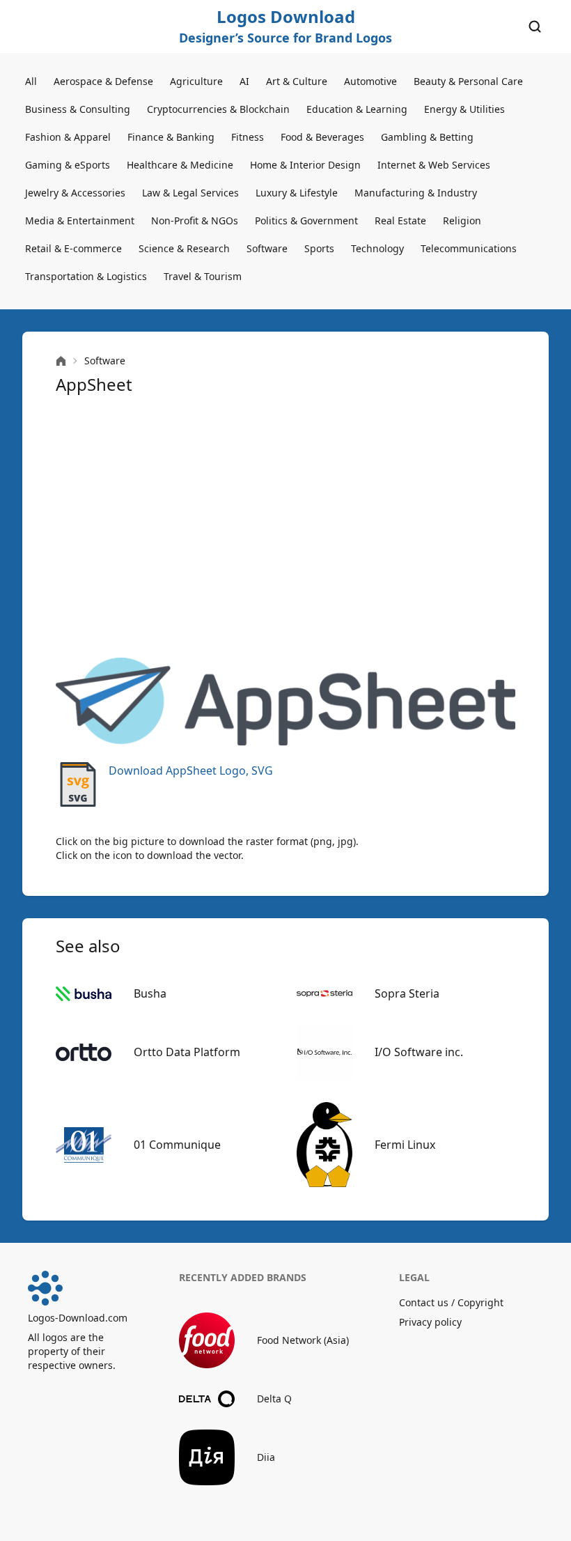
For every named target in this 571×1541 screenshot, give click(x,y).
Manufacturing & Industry (415, 192)
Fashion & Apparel (68, 137)
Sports (319, 248)
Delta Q (274, 1398)
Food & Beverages (322, 137)
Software (267, 248)
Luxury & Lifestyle (297, 192)
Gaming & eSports (67, 164)
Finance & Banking (170, 137)
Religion (462, 220)
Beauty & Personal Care (468, 81)
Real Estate (400, 220)
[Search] (535, 26)
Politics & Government (306, 220)
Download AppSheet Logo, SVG (191, 770)
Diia (266, 1457)
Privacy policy (430, 1322)
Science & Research (184, 248)
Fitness (247, 137)
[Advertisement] (285, 526)
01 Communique (177, 1144)
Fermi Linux (405, 1144)
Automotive (370, 81)
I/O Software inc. (419, 1052)
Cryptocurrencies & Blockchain (218, 109)
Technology (377, 248)
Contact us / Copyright (451, 1302)
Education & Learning (356, 109)
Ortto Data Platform (187, 1052)
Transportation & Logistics (86, 276)
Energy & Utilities (464, 109)
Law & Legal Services (190, 192)
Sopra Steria (407, 993)
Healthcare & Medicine (180, 164)
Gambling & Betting (427, 137)
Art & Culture (296, 81)
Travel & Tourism (203, 276)
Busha (150, 993)
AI (244, 81)
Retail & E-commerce (73, 248)
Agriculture (196, 81)
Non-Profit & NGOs (194, 220)
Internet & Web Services (433, 164)
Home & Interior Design (305, 164)
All (31, 81)
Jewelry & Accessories (75, 192)
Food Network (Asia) (303, 1340)
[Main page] (61, 361)
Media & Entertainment (79, 220)
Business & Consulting (77, 109)
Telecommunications (469, 248)
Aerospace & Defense (103, 81)
